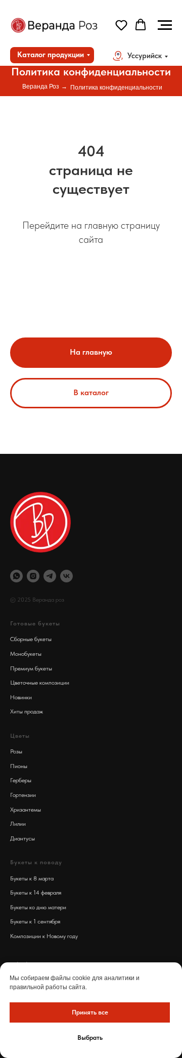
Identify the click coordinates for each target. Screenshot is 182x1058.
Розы (16, 751)
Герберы (20, 780)
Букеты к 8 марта (32, 878)
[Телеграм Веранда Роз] (49, 576)
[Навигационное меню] (165, 25)
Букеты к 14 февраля (35, 892)
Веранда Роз (40, 86)
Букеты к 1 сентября (35, 921)
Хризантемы (25, 809)
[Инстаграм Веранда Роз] (33, 576)
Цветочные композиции (39, 682)
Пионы (18, 766)
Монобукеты (25, 653)
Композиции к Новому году (44, 936)
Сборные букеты (31, 639)
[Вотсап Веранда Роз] (16, 576)
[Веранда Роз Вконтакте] (66, 576)
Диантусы (22, 838)
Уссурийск (144, 55)
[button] (121, 25)
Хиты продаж (26, 711)
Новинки (21, 697)
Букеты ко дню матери (38, 907)
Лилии (18, 823)
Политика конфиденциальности (116, 87)
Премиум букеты (31, 668)
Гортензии (23, 794)
